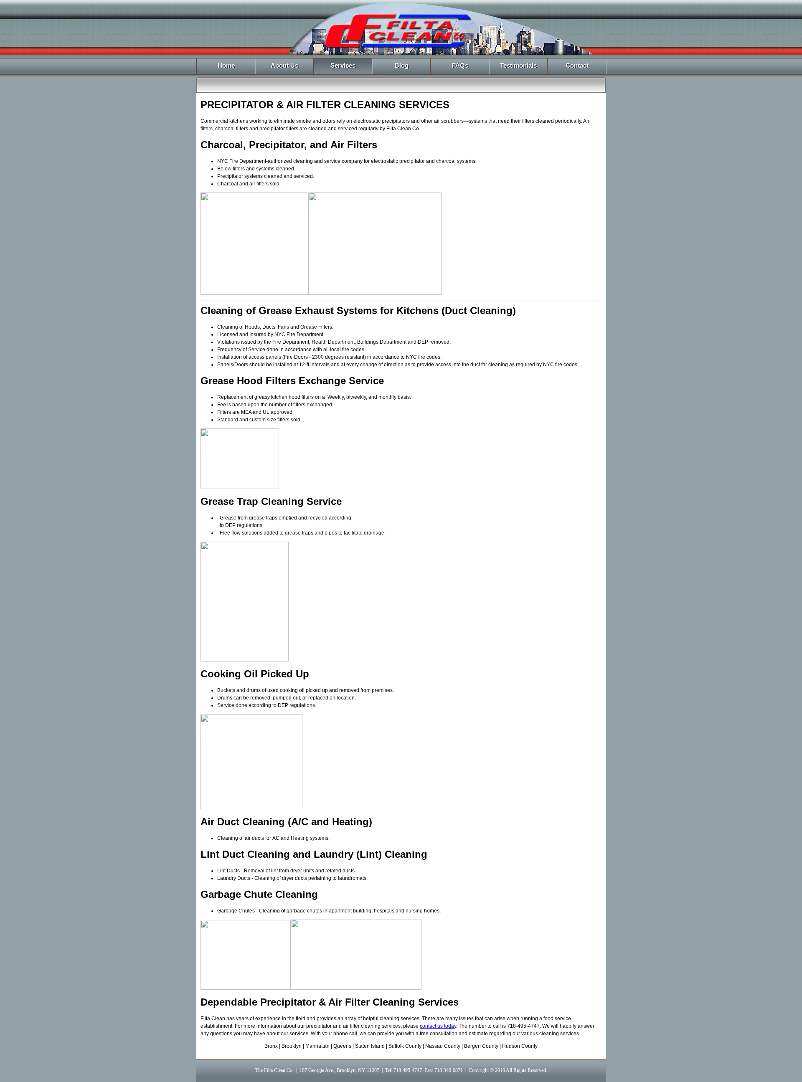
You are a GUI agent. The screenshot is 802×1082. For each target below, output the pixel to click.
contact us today (438, 1026)
